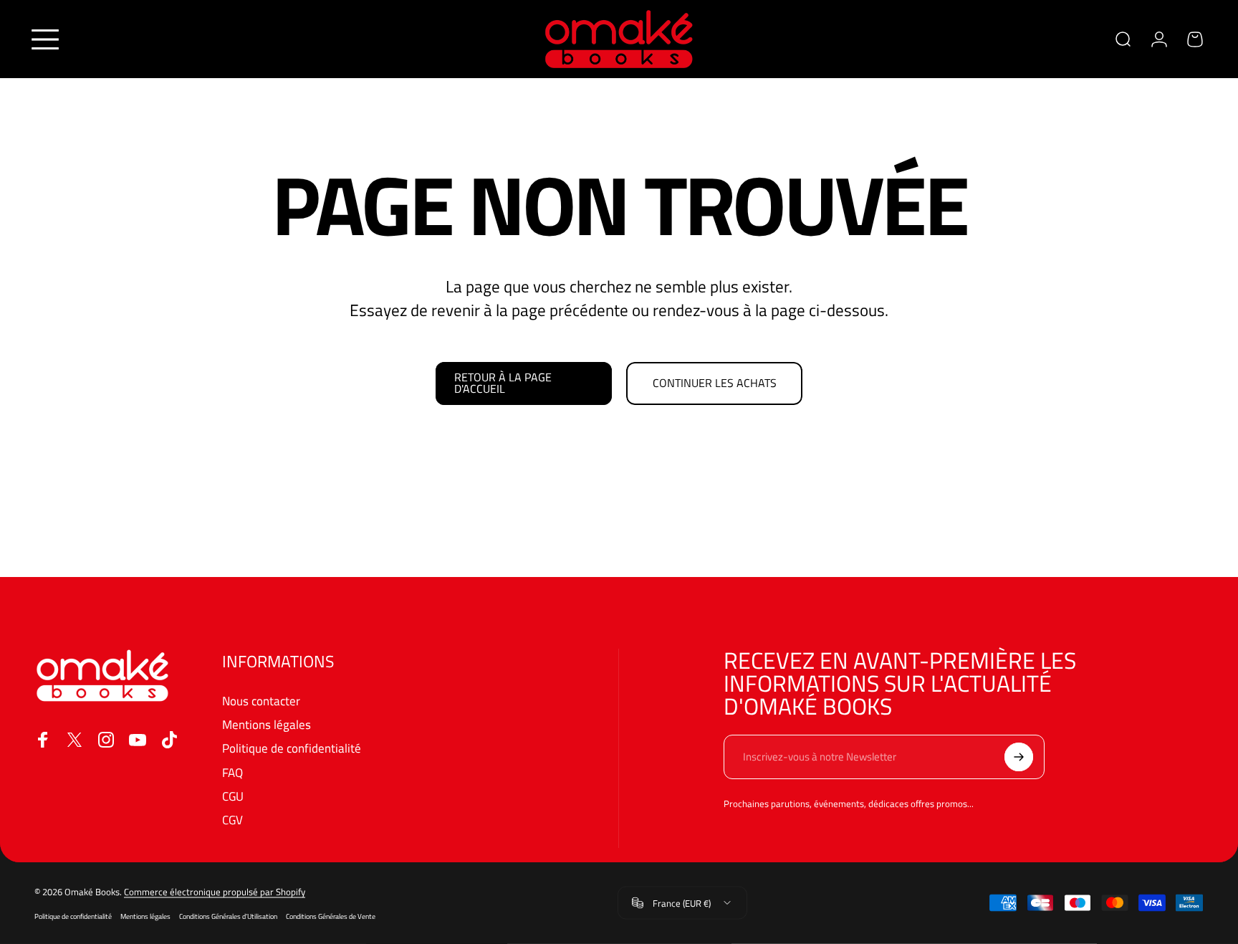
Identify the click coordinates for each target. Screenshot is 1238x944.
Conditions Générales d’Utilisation (228, 916)
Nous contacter (261, 701)
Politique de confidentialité (291, 748)
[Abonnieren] (1018, 757)
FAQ (232, 773)
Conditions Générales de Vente (330, 916)
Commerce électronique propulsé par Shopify (214, 892)
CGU (233, 796)
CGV (232, 820)
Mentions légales (266, 725)
